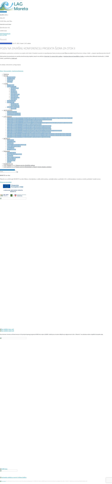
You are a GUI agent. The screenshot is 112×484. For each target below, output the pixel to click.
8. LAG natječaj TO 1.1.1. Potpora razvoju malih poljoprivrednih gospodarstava (29, 126)
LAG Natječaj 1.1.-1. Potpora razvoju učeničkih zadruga (19, 165)
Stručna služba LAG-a (13, 107)
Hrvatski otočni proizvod (14, 115)
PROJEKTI (7, 138)
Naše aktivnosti (11, 77)
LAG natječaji (11, 79)
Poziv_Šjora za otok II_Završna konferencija (11, 71)
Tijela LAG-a (10, 102)
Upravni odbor (14, 104)
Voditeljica (13, 108)
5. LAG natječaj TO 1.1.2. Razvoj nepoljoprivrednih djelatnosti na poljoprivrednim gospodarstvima (34, 130)
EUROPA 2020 (11, 159)
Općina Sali (13, 99)
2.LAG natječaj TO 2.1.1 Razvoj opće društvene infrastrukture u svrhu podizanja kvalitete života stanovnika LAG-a (39, 135)
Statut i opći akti (11, 152)
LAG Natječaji (8, 116)
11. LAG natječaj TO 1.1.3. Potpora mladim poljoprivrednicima (24, 121)
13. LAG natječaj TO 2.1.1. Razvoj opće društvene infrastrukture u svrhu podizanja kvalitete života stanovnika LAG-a (40, 118)
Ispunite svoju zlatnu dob (14, 146)
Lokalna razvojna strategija (14, 154)
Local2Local (10, 140)
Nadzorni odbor (14, 105)
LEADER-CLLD (12, 112)
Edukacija (10, 82)
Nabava (9, 162)
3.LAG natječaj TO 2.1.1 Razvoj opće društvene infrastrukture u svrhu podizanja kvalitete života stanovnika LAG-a (39, 134)
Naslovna (6, 74)
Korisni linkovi (11, 160)
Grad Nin (13, 90)
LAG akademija (11, 149)
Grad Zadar (13, 91)
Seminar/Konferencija (6, 43)
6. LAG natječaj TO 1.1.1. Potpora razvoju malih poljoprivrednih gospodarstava (29, 129)
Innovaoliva (10, 143)
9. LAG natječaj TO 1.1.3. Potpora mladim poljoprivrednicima (24, 124)
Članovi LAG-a (11, 101)
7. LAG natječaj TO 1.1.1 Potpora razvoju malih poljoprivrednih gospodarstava (29, 127)
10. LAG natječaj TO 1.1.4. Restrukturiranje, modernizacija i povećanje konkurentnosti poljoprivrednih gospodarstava (39, 123)
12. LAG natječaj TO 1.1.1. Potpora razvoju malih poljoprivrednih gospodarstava (29, 119)
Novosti (6, 75)
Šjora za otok (10, 148)
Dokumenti (7, 151)
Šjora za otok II (11, 141)
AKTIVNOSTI (8, 110)
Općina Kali (13, 93)
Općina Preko (14, 96)
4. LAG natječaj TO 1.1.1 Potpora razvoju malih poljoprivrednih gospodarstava (29, 132)
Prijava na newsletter (5, 182)
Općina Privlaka (14, 97)
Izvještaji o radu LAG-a (13, 157)
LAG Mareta (10, 85)
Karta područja (14, 88)
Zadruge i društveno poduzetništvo (16, 145)
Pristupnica (10, 156)
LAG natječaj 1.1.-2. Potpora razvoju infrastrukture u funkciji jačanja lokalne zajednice (27, 167)
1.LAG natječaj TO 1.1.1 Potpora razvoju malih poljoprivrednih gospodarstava (29, 137)
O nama (6, 83)
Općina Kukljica (15, 94)
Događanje (10, 80)
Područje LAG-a (11, 86)
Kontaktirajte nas (8, 163)
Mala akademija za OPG (14, 113)
